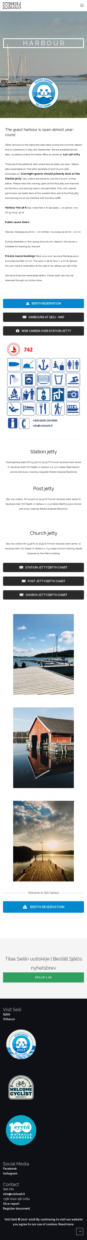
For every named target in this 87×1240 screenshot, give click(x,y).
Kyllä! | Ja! (43, 977)
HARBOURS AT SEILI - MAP (46, 317)
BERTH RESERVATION (46, 303)
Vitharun (9, 1019)
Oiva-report (11, 1203)
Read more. (66, 1224)
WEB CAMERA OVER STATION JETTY (46, 331)
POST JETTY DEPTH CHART (46, 581)
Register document (16, 1208)
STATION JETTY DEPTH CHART (46, 567)
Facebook (10, 1168)
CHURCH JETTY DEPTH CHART (46, 595)
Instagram (10, 1173)
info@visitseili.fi (14, 1194)
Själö (6, 1014)
